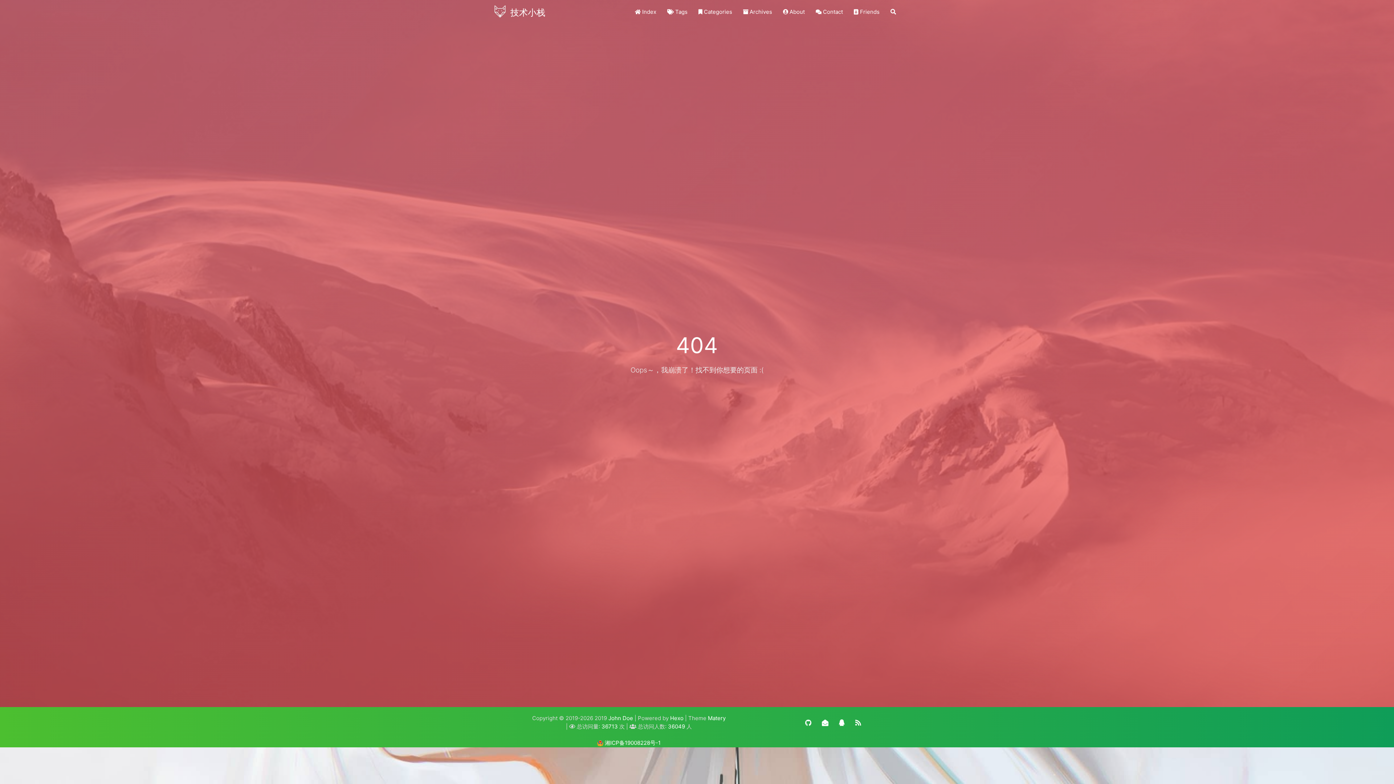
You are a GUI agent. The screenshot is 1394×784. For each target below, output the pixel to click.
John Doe (620, 718)
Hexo (677, 718)
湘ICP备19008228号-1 (633, 742)
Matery (717, 718)
